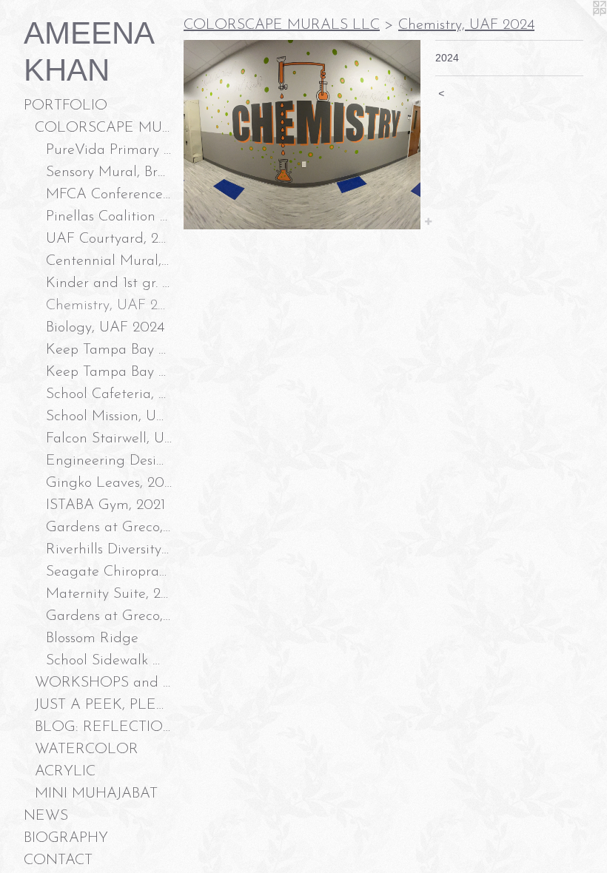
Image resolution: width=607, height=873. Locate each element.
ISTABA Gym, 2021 (105, 505)
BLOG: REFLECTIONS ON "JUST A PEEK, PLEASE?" (103, 727)
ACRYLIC (65, 771)
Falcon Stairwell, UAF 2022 (109, 438)
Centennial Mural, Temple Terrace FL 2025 (109, 261)
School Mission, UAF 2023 (109, 416)
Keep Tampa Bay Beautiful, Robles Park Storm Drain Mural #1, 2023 (109, 372)
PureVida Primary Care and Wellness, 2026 (109, 150)
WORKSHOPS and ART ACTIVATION (103, 682)
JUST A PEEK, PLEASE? (103, 705)
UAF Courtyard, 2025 (109, 239)
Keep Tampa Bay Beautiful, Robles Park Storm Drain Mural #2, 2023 (109, 350)
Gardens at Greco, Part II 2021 (109, 527)
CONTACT (58, 860)
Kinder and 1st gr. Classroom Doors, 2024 (109, 283)
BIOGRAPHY (66, 838)
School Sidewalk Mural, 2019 (109, 660)
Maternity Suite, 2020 (109, 594)
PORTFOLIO (65, 105)
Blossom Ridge (92, 638)
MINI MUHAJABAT (96, 793)
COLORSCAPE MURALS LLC (103, 128)
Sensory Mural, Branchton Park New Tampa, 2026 (109, 172)
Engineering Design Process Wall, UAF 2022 (109, 461)
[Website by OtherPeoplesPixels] (577, 29)
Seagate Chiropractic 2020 (109, 571)
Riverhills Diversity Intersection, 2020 (109, 549)
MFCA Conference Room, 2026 (109, 194)
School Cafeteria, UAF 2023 (109, 394)
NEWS (46, 816)
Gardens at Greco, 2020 (109, 616)
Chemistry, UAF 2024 (109, 305)
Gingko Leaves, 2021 (109, 483)
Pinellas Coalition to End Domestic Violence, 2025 (109, 216)
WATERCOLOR (86, 749)
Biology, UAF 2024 (105, 327)
